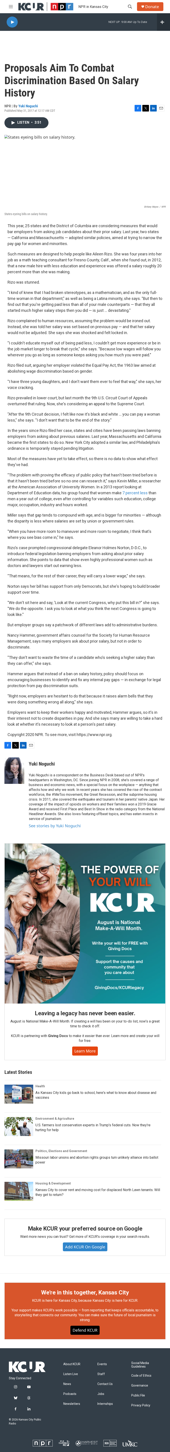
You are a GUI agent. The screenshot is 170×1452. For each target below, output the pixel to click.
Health (40, 1086)
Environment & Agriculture (54, 1118)
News (67, 1384)
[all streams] (163, 22)
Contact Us (105, 1384)
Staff (101, 1374)
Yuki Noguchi (28, 106)
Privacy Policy (140, 1405)
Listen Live (70, 1374)
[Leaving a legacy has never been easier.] (85, 924)
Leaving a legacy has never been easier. (85, 1013)
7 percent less (135, 493)
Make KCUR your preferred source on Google (85, 1228)
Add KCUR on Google (85, 1246)
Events (102, 1364)
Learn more (85, 1051)
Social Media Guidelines (140, 1364)
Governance (139, 1385)
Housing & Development (53, 1183)
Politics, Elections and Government (61, 1151)
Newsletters (71, 1404)
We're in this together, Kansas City (85, 1292)
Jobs (100, 1394)
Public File (138, 1395)
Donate (152, 6)
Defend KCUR (85, 1330)
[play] (12, 22)
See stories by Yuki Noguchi (55, 825)
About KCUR (71, 1364)
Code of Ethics (141, 1375)
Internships (105, 1404)
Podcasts (69, 1394)
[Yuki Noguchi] (14, 770)
